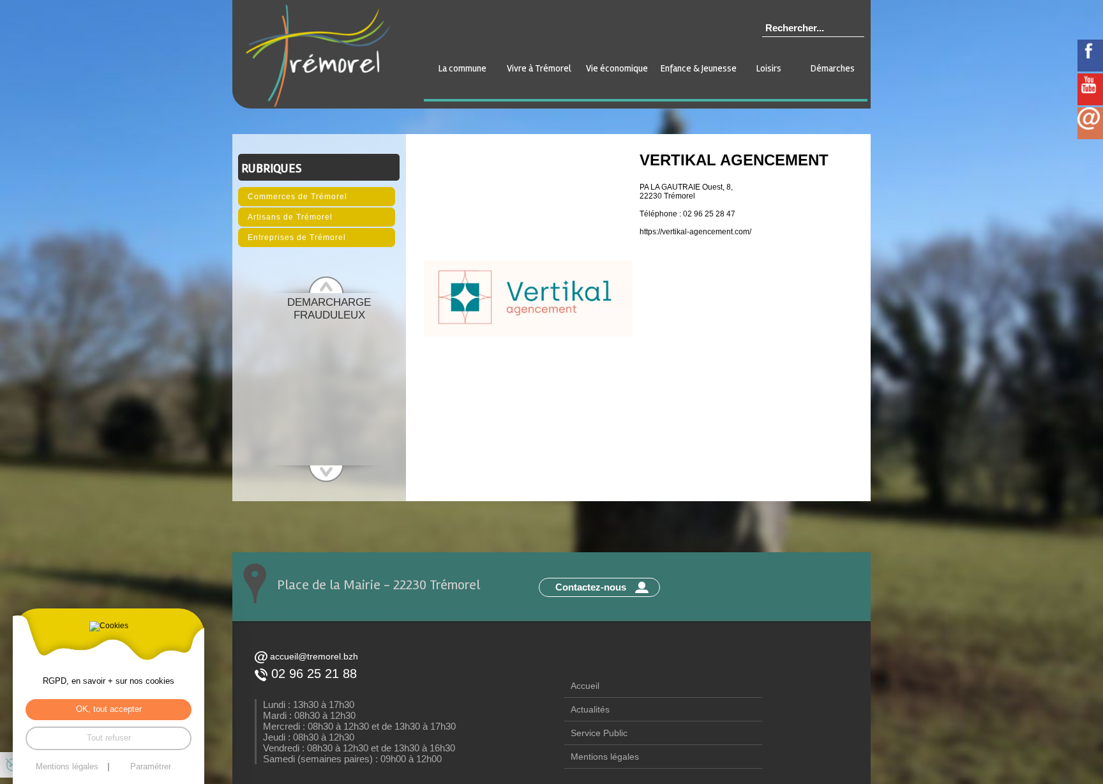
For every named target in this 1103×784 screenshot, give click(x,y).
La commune (462, 68)
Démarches (833, 68)
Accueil (585, 686)
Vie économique (617, 68)
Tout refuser (109, 738)
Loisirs (768, 68)
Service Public (599, 733)
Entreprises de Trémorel (297, 237)
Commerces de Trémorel (297, 196)
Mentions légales (605, 756)
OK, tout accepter (109, 709)
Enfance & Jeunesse (699, 68)
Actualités (590, 709)
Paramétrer (150, 767)
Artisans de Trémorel (290, 217)
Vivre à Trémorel (539, 68)
